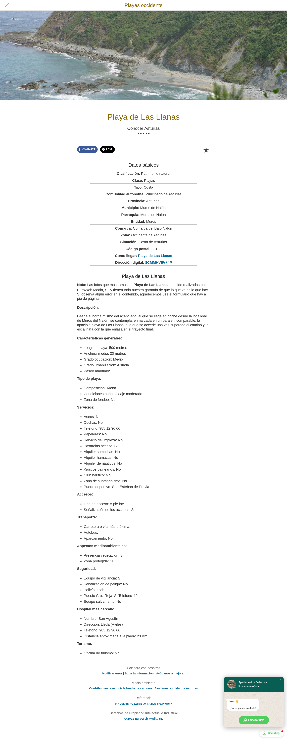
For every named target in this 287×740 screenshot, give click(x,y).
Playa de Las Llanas (155, 256)
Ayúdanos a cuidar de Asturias (176, 688)
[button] (280, 679)
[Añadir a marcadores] (206, 150)
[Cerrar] (7, 5)
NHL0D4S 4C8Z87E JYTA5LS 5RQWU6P (143, 703)
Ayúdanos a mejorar (170, 673)
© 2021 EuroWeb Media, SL (143, 718)
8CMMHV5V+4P (158, 262)
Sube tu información (139, 673)
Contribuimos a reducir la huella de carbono (120, 688)
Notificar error (112, 673)
